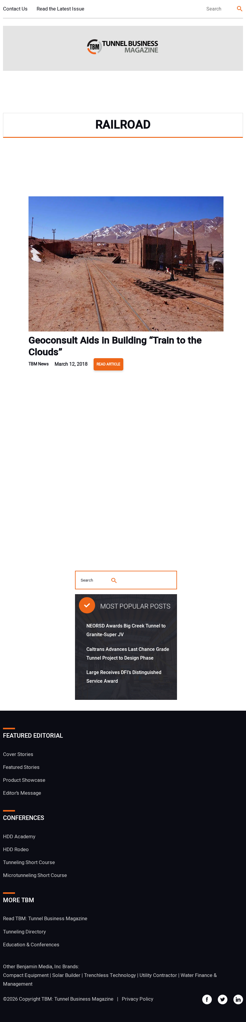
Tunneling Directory (24, 932)
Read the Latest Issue (60, 9)
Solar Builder (66, 975)
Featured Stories (21, 767)
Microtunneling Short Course (35, 875)
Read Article (108, 364)
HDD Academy (19, 836)
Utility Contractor (158, 975)
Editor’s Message (22, 793)
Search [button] (240, 9)
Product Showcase (24, 780)
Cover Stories (18, 754)
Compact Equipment (26, 975)
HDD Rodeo (16, 849)
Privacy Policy (137, 999)
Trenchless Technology (110, 975)
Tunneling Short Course (29, 862)
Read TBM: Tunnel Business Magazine (45, 918)
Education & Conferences (31, 944)
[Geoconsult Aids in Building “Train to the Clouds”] (126, 265)
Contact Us (15, 9)
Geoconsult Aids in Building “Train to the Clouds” (115, 346)
